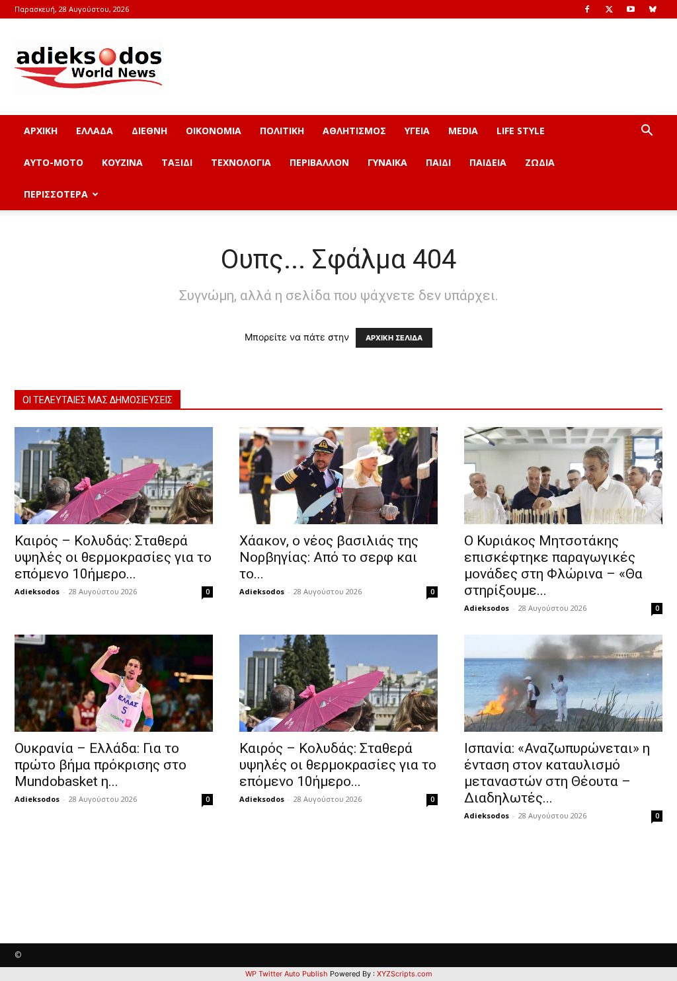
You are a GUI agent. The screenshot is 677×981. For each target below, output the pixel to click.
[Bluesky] (652, 9)
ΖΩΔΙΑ (540, 162)
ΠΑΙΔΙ (438, 162)
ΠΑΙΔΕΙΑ (487, 162)
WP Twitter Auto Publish (286, 973)
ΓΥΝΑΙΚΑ (387, 162)
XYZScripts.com (404, 973)
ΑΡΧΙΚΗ (41, 130)
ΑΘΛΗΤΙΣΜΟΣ (354, 130)
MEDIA (463, 130)
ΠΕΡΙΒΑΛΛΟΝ (319, 162)
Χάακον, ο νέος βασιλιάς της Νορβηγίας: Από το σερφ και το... (328, 557)
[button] (646, 132)
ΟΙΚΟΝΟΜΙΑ (213, 130)
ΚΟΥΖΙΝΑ (122, 162)
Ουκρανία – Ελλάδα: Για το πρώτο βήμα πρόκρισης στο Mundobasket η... (100, 764)
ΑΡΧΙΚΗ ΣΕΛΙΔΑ (394, 337)
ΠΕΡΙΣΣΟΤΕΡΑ (56, 194)
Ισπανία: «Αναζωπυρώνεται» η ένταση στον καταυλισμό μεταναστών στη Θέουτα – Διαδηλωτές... (557, 773)
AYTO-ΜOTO (53, 162)
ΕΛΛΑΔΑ (94, 130)
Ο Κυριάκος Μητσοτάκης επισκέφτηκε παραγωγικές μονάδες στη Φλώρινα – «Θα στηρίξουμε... (553, 565)
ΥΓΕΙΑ (417, 130)
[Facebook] (587, 9)
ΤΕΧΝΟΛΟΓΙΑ (241, 162)
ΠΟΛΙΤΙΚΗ (282, 130)
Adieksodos (37, 591)
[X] (609, 9)
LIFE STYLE (521, 130)
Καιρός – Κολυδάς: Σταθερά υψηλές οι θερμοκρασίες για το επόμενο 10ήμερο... (113, 557)
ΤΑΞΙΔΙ (176, 162)
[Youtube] (631, 9)
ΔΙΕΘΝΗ (149, 130)
